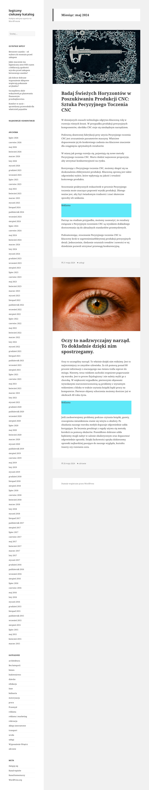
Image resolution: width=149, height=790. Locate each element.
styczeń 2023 (14, 295)
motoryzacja (14, 698)
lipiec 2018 (13, 490)
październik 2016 (16, 569)
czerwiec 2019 (15, 458)
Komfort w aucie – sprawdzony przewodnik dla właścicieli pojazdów (21, 106)
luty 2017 (13, 555)
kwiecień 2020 (15, 435)
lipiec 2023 (13, 272)
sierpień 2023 (15, 267)
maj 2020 (13, 430)
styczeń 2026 (14, 165)
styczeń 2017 (14, 560)
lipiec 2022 (13, 319)
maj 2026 (13, 147)
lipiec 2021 (13, 374)
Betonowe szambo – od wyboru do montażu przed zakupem (20, 54)
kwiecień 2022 (15, 332)
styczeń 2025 (14, 203)
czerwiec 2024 (15, 230)
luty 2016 (13, 597)
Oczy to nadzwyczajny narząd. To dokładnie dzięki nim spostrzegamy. (95, 346)
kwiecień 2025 (15, 193)
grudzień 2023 (15, 258)
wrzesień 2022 (15, 309)
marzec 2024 (14, 244)
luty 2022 (13, 342)
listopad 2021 (14, 356)
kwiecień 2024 (15, 240)
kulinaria (13, 693)
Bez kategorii (14, 665)
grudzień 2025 (15, 170)
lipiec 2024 (13, 226)
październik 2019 (16, 448)
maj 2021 (13, 383)
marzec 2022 (14, 337)
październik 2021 (16, 360)
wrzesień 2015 (15, 620)
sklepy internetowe (17, 725)
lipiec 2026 (13, 138)
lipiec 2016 (13, 583)
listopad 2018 (14, 481)
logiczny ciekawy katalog (21, 12)
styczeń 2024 (14, 254)
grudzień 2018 (15, 476)
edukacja (13, 684)
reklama (12, 712)
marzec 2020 (14, 439)
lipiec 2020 (13, 425)
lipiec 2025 (13, 179)
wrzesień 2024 (15, 216)
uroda (11, 735)
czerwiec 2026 (15, 142)
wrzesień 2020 (15, 416)
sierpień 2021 (15, 370)
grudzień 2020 (15, 407)
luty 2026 (13, 161)
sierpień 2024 (15, 221)
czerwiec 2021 (15, 379)
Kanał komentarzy (17, 775)
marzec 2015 (14, 643)
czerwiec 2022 (15, 323)
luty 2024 (13, 249)
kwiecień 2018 (15, 499)
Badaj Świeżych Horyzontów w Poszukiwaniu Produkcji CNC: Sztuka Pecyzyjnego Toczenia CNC (96, 101)
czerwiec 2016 (15, 588)
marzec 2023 (14, 291)
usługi (11, 739)
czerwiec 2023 (15, 277)
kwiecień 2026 (15, 151)
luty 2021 (13, 397)
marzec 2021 (14, 393)
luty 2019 (13, 467)
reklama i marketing (18, 716)
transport (13, 730)
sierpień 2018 (15, 486)
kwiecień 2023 (15, 286)
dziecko (12, 679)
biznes (11, 670)
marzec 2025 (14, 198)
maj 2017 (13, 541)
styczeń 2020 (14, 444)
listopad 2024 (14, 207)
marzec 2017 (14, 551)
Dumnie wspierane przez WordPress (77, 483)
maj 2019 (13, 462)
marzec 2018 (14, 504)
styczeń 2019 (14, 472)
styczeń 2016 (14, 602)
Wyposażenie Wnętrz (18, 744)
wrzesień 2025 (15, 175)
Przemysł (13, 707)
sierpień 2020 (15, 421)
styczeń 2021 (14, 402)
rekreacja (13, 721)
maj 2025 (13, 189)
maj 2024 (13, 235)
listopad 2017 (14, 518)
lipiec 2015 (13, 629)
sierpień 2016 (15, 578)
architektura (14, 660)
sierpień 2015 (15, 625)
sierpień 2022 (15, 314)
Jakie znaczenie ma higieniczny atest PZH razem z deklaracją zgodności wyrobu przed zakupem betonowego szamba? (21, 67)
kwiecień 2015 (15, 639)
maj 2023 (13, 281)
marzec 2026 (14, 156)
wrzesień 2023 (15, 263)
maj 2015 (13, 634)
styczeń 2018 (14, 513)
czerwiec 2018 (15, 495)
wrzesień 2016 (15, 574)
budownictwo (15, 674)
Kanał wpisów (15, 770)
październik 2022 (16, 305)
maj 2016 (13, 592)
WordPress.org (15, 780)
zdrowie (12, 749)
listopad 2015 (14, 611)
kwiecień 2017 (15, 546)
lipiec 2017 (13, 532)
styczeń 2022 (14, 346)
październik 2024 (16, 212)
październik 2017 (16, 523)
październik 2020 (16, 411)
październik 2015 (16, 615)
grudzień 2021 (15, 351)
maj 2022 (13, 328)
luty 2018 (13, 509)
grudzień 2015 (15, 606)
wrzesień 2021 (15, 365)
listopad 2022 (14, 300)
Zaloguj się (13, 766)
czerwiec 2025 (15, 184)
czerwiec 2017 (15, 537)
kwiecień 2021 (15, 388)
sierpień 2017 (15, 527)
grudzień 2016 (15, 564)
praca (11, 702)
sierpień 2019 (15, 453)
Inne (11, 688)
